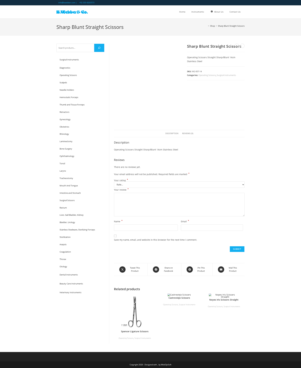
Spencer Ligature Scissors (134, 331)
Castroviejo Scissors (179, 297)
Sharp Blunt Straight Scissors (231, 25)
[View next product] (242, 46)
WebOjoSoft (166, 364)
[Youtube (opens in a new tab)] (243, 2)
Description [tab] (171, 133)
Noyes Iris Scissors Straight (223, 299)
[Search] (99, 48)
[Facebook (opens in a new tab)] (240, 2)
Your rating (121, 180)
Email (185, 221)
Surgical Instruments (226, 75)
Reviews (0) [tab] (187, 133)
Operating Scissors (207, 75)
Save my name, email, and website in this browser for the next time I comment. (155, 239)
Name (118, 221)
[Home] (206, 25)
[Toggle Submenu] (98, 59)
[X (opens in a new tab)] (236, 2)
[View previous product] (237, 46)
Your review (121, 189)
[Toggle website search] (244, 11)
